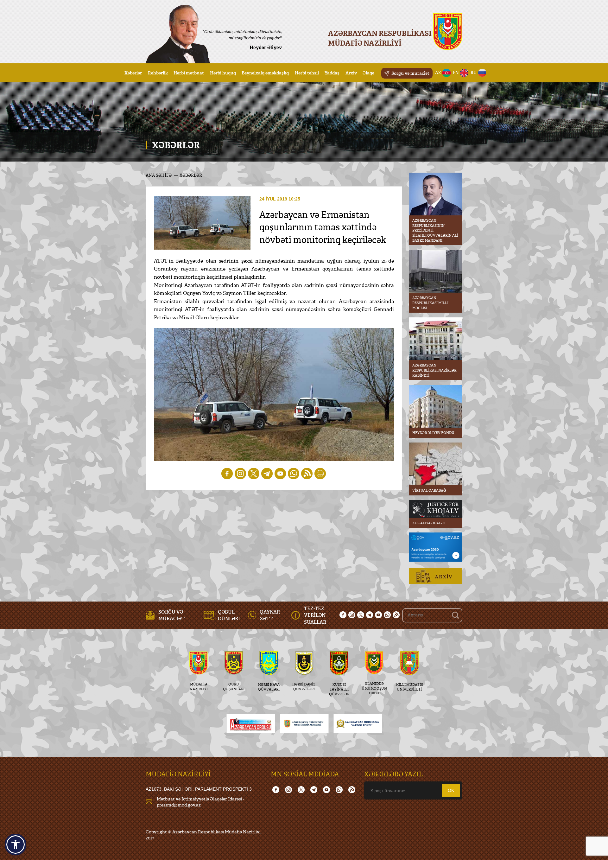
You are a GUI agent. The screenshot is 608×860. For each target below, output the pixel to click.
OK (451, 790)
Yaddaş (332, 73)
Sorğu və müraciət (410, 73)
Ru (474, 72)
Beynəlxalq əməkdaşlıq (265, 73)
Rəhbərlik (158, 73)
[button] (15, 844)
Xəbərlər (133, 73)
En (456, 72)
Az (438, 72)
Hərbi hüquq (223, 73)
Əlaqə (368, 73)
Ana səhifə (159, 175)
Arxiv (351, 73)
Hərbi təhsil (307, 73)
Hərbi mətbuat (189, 73)
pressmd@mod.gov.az (179, 805)
